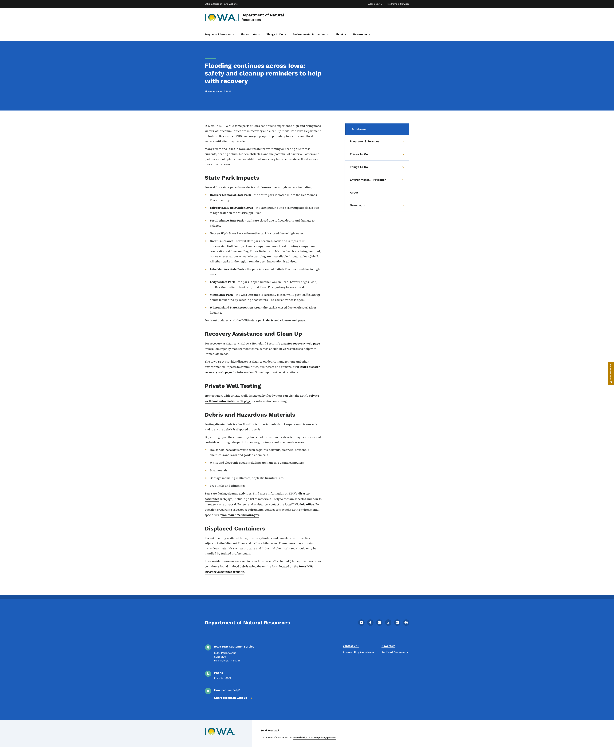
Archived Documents (395, 652)
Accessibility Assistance (358, 652)
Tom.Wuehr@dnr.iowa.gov (240, 515)
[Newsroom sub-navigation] (369, 34)
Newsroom (388, 645)
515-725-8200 (222, 677)
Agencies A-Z (375, 4)
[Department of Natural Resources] (221, 17)
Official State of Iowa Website (221, 4)
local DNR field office (299, 504)
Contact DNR (351, 645)
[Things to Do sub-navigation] (285, 34)
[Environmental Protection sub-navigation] (328, 34)
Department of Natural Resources (262, 17)
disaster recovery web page (300, 343)
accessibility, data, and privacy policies (314, 737)
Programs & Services (398, 4)
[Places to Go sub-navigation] (259, 34)
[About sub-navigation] (345, 34)
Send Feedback (270, 730)
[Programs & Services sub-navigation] (233, 34)
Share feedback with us (230, 697)
